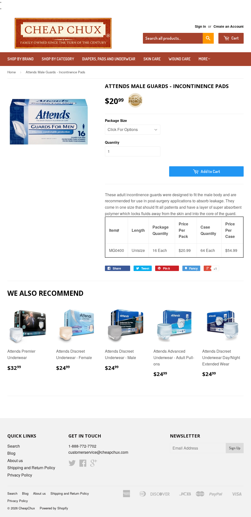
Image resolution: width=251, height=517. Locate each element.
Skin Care (152, 58)
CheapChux (27, 508)
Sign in (200, 26)
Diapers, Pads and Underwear (108, 58)
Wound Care (179, 58)
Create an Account (228, 26)
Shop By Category (58, 58)
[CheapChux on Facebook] (83, 464)
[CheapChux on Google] (93, 464)
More (203, 58)
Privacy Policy (19, 475)
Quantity (112, 142)
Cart (235, 37)
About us (15, 460)
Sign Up (234, 448)
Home (11, 72)
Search (13, 446)
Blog (11, 453)
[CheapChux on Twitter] (72, 464)
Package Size (116, 120)
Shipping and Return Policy (31, 467)
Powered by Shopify (54, 508)
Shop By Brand (20, 58)
